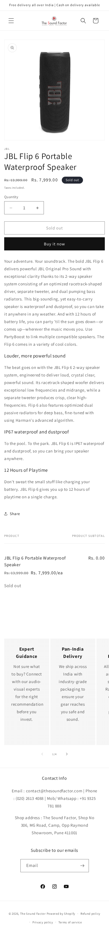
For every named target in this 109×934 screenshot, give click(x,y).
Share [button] (15, 513)
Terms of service (70, 922)
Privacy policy (42, 922)
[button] (11, 21)
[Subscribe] (82, 865)
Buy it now (54, 243)
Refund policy (90, 914)
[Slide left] (42, 754)
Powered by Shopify (61, 914)
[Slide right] (67, 754)
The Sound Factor (33, 914)
